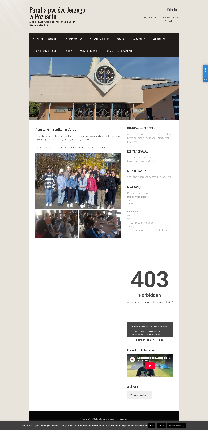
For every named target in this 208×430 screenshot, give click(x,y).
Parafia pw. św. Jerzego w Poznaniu (57, 12)
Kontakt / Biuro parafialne (119, 50)
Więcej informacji (176, 426)
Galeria (68, 50)
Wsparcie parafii (88, 50)
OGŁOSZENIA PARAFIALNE (44, 39)
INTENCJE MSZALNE (73, 39)
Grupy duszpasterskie (44, 50)
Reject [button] (161, 426)
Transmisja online (99, 39)
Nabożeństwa (160, 39)
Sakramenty (138, 39)
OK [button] (151, 426)
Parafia (120, 39)
